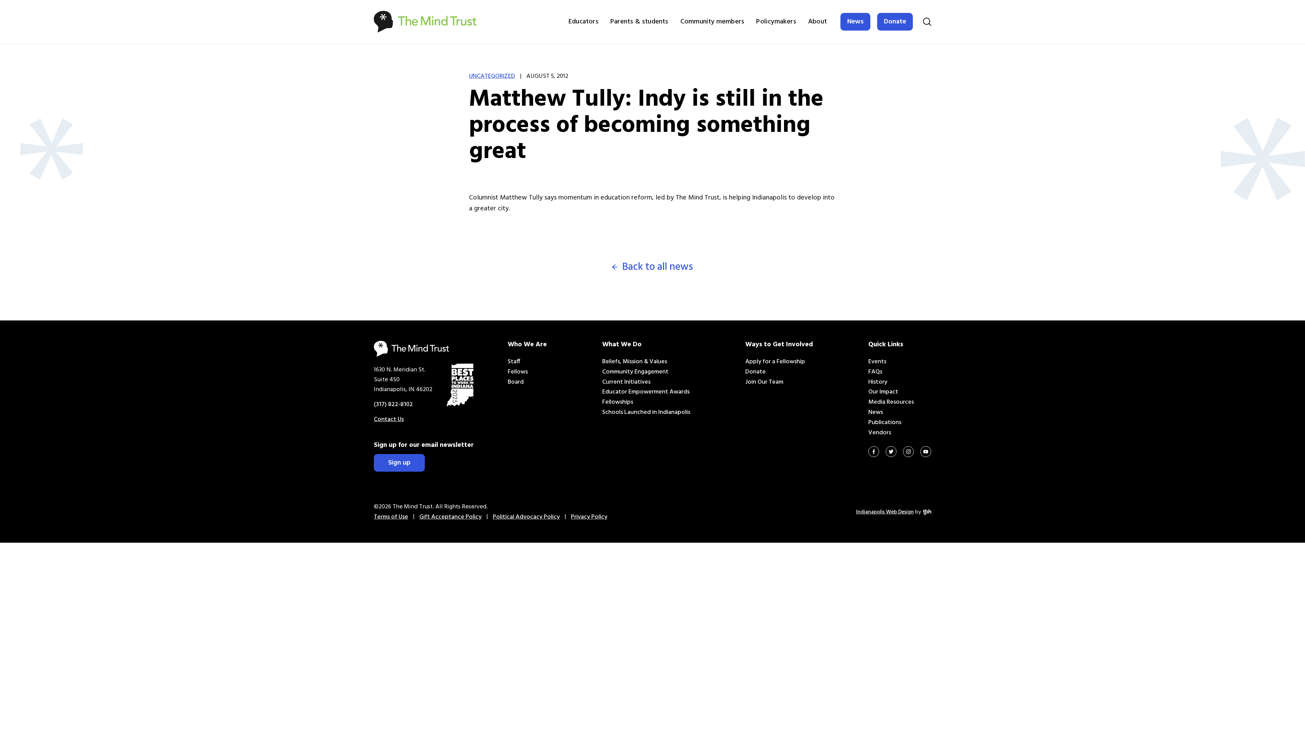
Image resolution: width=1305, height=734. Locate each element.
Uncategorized (492, 76)
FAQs (875, 372)
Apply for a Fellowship (775, 362)
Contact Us (389, 419)
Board (516, 382)
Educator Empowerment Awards (646, 392)
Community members (712, 21)
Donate (895, 21)
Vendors (879, 433)
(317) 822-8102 (393, 404)
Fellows (518, 372)
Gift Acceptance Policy (450, 517)
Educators (583, 21)
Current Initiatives (626, 382)
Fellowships (617, 402)
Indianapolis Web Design (885, 512)
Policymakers (776, 21)
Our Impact (883, 392)
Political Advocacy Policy (526, 517)
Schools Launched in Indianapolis (646, 412)
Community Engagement (635, 372)
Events (877, 362)
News (855, 21)
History (877, 382)
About (817, 21)
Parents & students (639, 21)
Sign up (399, 462)
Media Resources (891, 402)
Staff (514, 362)
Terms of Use (391, 517)
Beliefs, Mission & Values (634, 362)
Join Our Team (764, 382)
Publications (884, 422)
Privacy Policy (589, 517)
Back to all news (657, 267)
